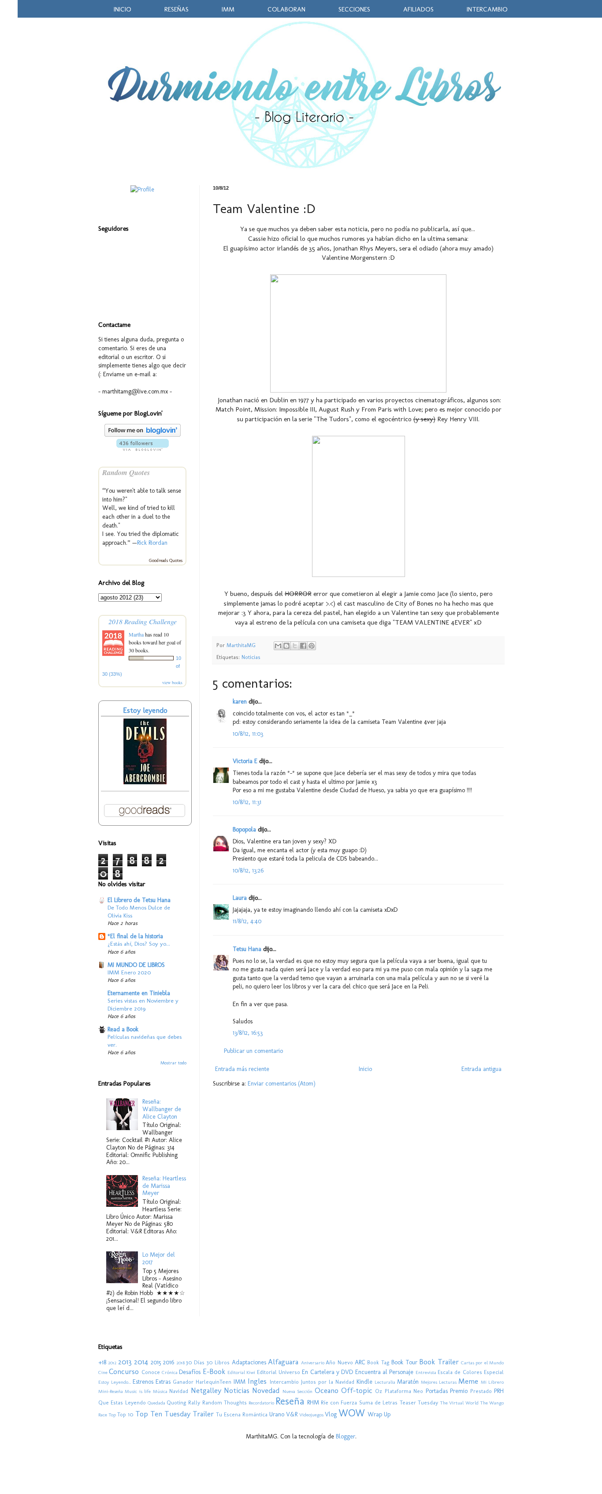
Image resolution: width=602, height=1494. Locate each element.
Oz (378, 1391)
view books (172, 682)
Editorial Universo (278, 1372)
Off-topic (356, 1390)
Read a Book (123, 1029)
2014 (141, 1361)
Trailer (203, 1413)
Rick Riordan (152, 543)
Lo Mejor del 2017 (158, 1258)
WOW (351, 1413)
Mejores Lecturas (439, 1382)
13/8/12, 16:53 (248, 1033)
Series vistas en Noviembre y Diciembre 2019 (143, 1004)
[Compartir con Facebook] (303, 645)
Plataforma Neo (404, 1391)
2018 (180, 1362)
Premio (459, 1391)
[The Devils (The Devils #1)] (145, 782)
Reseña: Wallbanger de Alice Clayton (161, 1109)
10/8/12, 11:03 (248, 734)
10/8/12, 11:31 (247, 802)
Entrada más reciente (242, 1069)
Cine (103, 1372)
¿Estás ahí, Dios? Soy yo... (139, 943)
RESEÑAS (176, 9)
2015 (156, 1362)
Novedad (265, 1390)
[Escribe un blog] (286, 645)
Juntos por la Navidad (327, 1381)
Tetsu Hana (247, 949)
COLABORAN (286, 9)
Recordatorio (261, 1403)
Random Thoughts (224, 1402)
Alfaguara (283, 1361)
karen (240, 701)
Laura (240, 898)
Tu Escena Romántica (242, 1414)
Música (160, 1391)
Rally (194, 1402)
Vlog (331, 1414)
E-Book (214, 1371)
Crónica (170, 1372)
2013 (125, 1361)
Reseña (289, 1401)
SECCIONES (354, 9)
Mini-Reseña (110, 1391)
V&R (291, 1414)
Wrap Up (379, 1414)
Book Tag (378, 1362)
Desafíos (190, 1372)
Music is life (138, 1391)
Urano (276, 1414)
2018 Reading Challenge (142, 621)
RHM (313, 1402)
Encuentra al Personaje (384, 1372)
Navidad (178, 1391)
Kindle (364, 1381)
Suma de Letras (378, 1402)
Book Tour (404, 1362)
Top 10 (125, 1414)
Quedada (156, 1403)
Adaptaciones (249, 1362)
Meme (468, 1381)
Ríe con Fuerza (339, 1402)
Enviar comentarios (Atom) (282, 1083)
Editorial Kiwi (241, 1372)
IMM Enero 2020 (129, 972)
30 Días (195, 1362)
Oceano (326, 1390)
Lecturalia (385, 1382)
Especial (494, 1372)
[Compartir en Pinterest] (311, 645)
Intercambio (284, 1381)
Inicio (365, 1069)
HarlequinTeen (213, 1381)
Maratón (408, 1381)
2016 (168, 1362)
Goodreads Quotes (165, 560)
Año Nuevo (339, 1362)
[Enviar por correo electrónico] (278, 645)
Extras (163, 1381)
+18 (102, 1362)
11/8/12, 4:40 (247, 921)
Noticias (251, 657)
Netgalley (206, 1390)
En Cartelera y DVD (327, 1372)
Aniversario (312, 1362)
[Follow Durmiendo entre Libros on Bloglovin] (142, 434)
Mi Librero (492, 1382)
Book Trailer (438, 1361)
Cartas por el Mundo (482, 1362)
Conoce (150, 1372)
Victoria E (245, 761)
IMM (228, 9)
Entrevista (426, 1372)
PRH (499, 1391)
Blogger (345, 1436)
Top (112, 1415)
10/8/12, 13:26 (248, 870)
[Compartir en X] (294, 645)
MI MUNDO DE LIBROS (136, 965)
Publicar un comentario (253, 1051)
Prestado (481, 1391)
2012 (112, 1362)
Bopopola (244, 829)
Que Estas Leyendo (122, 1402)
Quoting (176, 1402)
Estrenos (143, 1381)
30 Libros (218, 1362)
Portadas (437, 1391)
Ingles (257, 1381)
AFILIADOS (418, 9)
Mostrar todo (173, 1063)
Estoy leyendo (145, 710)
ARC (360, 1362)
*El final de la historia (135, 936)
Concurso (124, 1371)
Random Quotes (126, 472)
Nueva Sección (297, 1391)
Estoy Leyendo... (114, 1382)
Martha (137, 634)
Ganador (183, 1381)
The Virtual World (459, 1403)
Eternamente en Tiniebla (139, 993)
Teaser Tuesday (419, 1402)
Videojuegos (311, 1415)
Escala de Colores (460, 1372)
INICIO (122, 9)
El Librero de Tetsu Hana (139, 900)
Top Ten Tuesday (162, 1413)
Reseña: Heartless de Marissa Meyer (164, 1186)
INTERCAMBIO (487, 9)
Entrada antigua (481, 1069)
